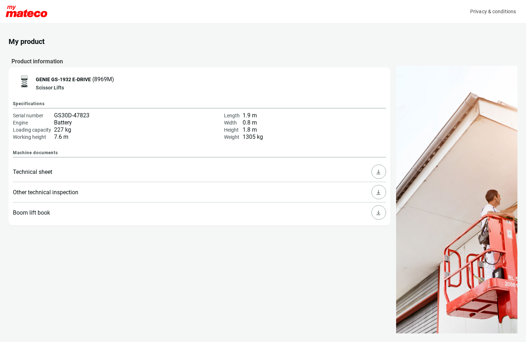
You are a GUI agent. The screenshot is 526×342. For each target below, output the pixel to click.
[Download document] (378, 172)
